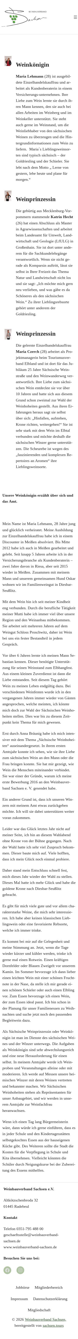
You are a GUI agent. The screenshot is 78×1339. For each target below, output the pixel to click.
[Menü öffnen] (75, 17)
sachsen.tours (53, 1325)
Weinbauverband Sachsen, (45, 1319)
